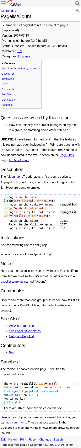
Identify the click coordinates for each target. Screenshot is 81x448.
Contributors (9, 99)
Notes (5, 84)
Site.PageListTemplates (25, 331)
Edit (3, 439)
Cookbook (8, 10)
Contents (9, 63)
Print (23, 439)
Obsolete (24, 56)
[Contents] (70, 117)
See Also (7, 94)
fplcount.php (15, 176)
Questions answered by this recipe (21, 68)
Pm (19, 51)
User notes (8, 417)
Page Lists (67, 155)
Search (58, 439)
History (12, 439)
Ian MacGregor (19, 160)
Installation (8, 79)
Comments (8, 89)
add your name (16, 422)
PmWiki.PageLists (21, 325)
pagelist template (12, 281)
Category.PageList (21, 336)
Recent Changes (40, 439)
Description (8, 73)
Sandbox (7, 104)
